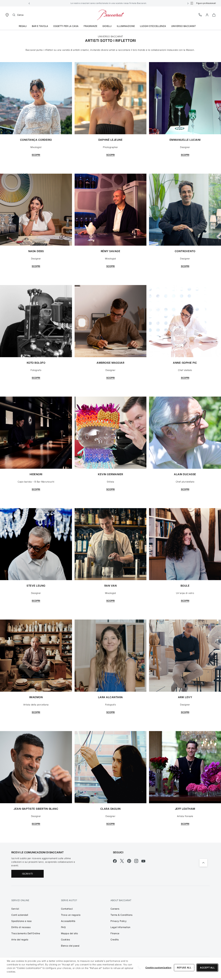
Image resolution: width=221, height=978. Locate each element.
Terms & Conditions (121, 914)
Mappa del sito (69, 933)
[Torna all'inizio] (203, 863)
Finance (114, 933)
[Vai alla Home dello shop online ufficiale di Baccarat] (110, 15)
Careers (114, 908)
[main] (110, 434)
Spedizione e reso (21, 921)
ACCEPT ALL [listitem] (207, 967)
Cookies (65, 939)
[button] (29, 3)
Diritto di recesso (21, 927)
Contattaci (67, 908)
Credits (114, 939)
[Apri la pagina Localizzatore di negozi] (7, 14)
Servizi (15, 908)
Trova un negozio (71, 914)
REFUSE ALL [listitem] (184, 967)
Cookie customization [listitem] (158, 967)
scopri (36, 600)
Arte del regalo (19, 939)
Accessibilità (68, 921)
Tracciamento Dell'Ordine (25, 933)
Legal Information (120, 927)
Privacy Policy (118, 921)
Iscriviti (27, 873)
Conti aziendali (19, 914)
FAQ (63, 927)
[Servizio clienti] (200, 14)
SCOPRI (36, 154)
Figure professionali (206, 3)
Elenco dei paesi (70, 945)
